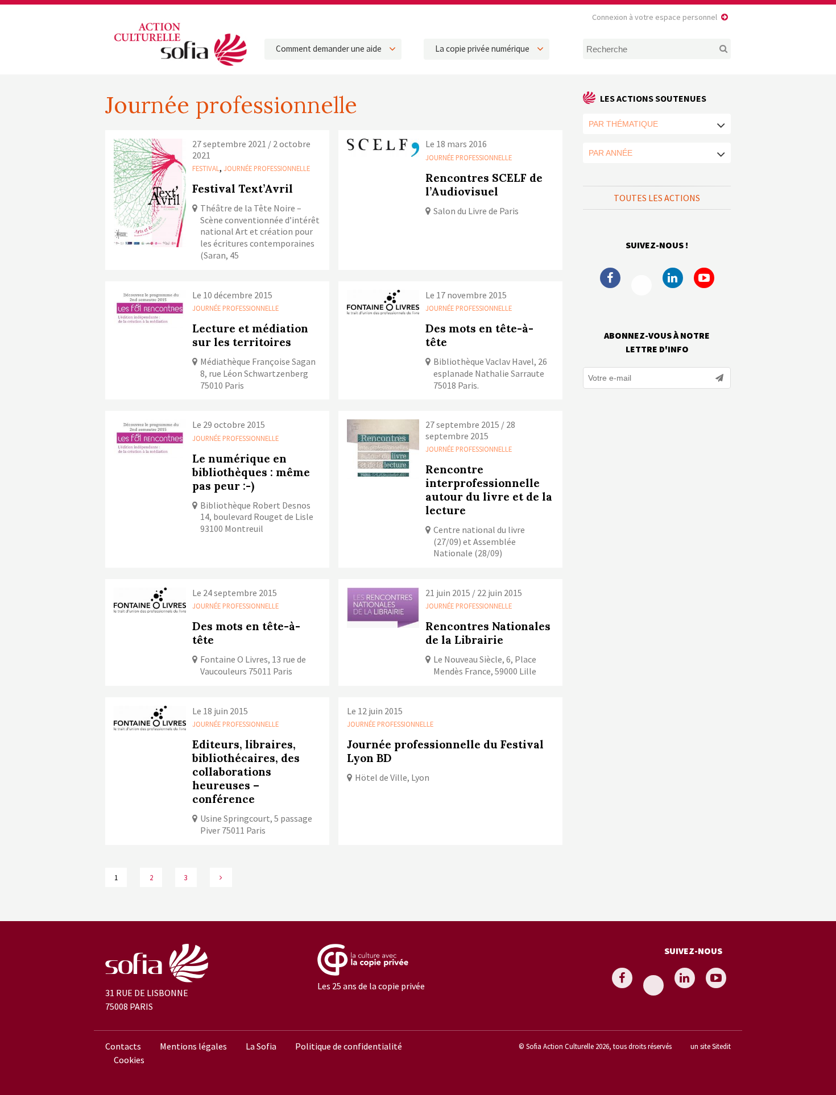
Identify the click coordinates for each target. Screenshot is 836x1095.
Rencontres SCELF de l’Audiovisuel (484, 184)
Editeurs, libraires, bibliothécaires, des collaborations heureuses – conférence (246, 772)
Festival (206, 168)
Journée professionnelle (267, 168)
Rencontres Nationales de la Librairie (488, 633)
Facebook (610, 278)
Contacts (123, 1046)
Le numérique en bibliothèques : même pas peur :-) (251, 472)
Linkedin (673, 278)
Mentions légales (193, 1046)
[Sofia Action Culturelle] (179, 67)
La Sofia (261, 1046)
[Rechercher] (716, 49)
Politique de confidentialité (348, 1046)
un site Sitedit (710, 1046)
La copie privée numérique (482, 48)
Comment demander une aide (329, 48)
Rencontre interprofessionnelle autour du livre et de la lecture (488, 490)
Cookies (129, 1059)
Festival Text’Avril (242, 188)
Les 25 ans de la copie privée (371, 986)
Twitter (641, 285)
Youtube (704, 278)
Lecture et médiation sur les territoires (250, 335)
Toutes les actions (657, 197)
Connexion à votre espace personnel (654, 17)
